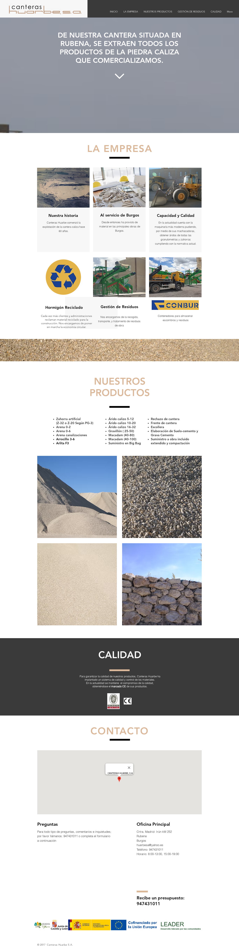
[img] (77, 497)
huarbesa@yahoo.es (150, 845)
